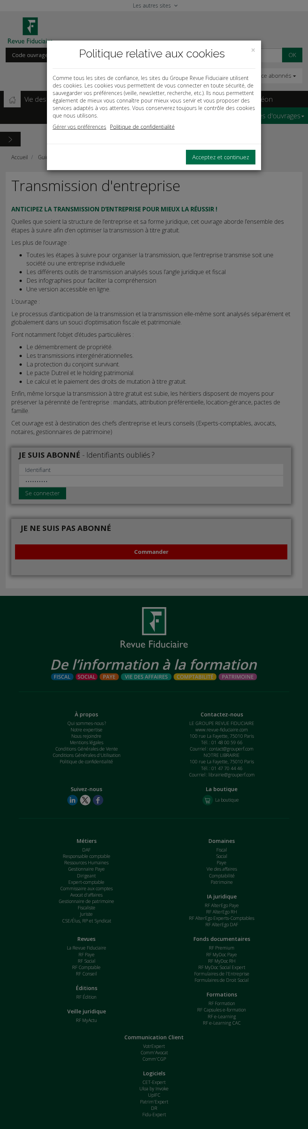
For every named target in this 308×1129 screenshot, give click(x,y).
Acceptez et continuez (220, 157)
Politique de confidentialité (142, 126)
